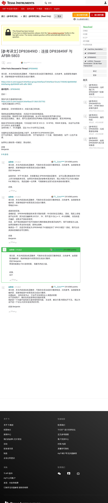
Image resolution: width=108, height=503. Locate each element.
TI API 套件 (8, 473)
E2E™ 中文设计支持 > (10, 9)
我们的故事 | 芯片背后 (12, 439)
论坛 (22, 9)
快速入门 (48, 9)
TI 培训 (39, 9)
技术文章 (30, 9)
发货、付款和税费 (11, 483)
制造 (5, 453)
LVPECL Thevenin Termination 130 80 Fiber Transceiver (93, 63)
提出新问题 (99, 15)
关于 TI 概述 (8, 425)
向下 (16, 191)
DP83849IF (92, 53)
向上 (9, 191)
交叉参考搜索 (63, 434)
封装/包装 (62, 444)
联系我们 (61, 425)
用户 (105, 2)
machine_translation (95, 49)
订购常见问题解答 (11, 487)
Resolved (87, 27)
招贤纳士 (7, 430)
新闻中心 (7, 434)
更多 (59, 16)
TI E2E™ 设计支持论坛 (66, 430)
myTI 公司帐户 (10, 478)
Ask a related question (56, 33)
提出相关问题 (82, 15)
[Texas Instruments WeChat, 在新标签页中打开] (59, 474)
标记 (95, 71)
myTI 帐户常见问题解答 (67, 453)
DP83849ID (92, 57)
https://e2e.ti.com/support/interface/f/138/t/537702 (23, 101)
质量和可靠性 (63, 449)
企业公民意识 (9, 458)
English (57, 9)
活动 (5, 444)
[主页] (19, 3)
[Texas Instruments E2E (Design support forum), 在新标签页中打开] (68, 474)
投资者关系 (8, 449)
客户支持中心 (63, 439)
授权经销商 (23, 487)
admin (9, 63)
